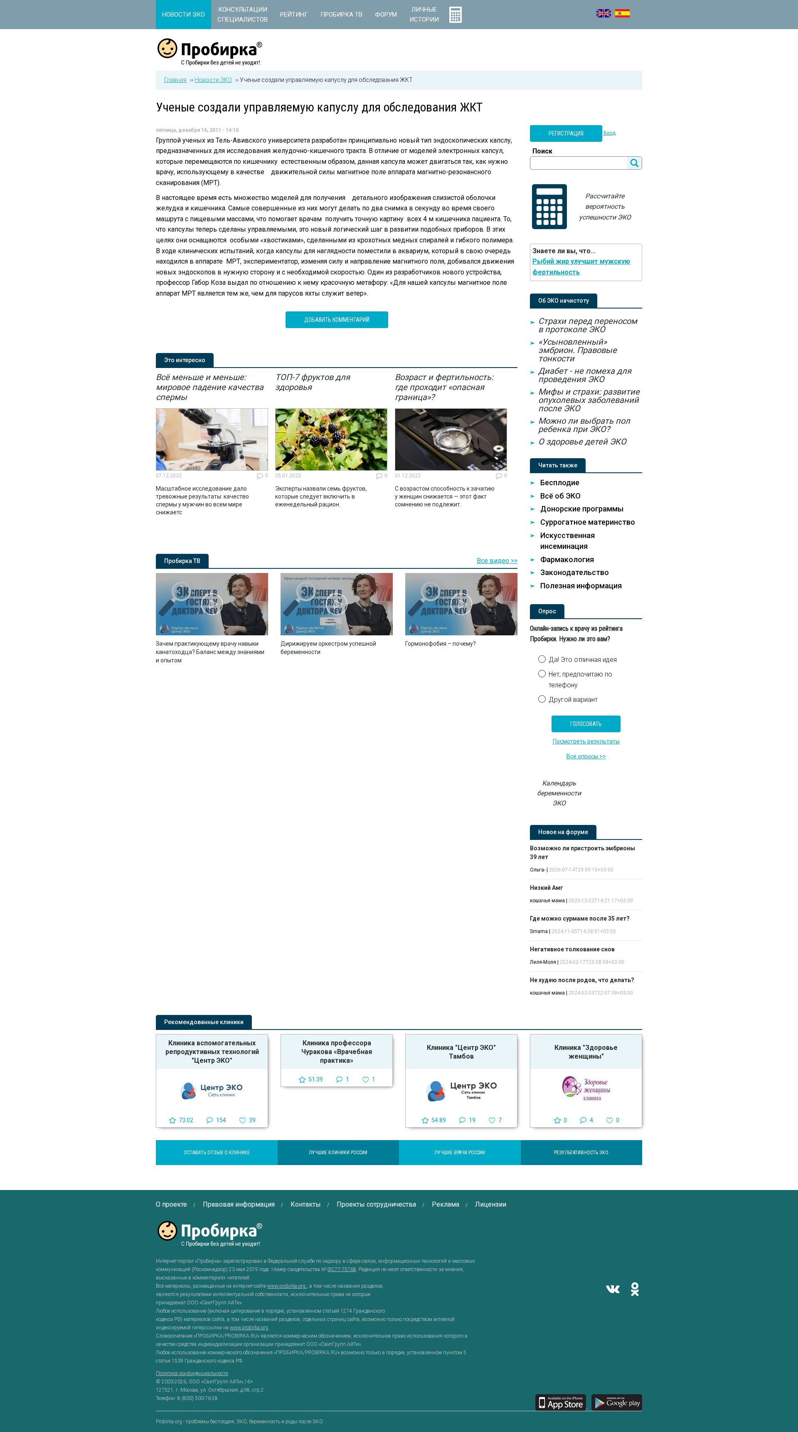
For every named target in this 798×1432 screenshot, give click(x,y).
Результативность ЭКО (581, 1152)
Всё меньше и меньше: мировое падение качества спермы (210, 387)
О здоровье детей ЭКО (582, 441)
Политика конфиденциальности (192, 1373)
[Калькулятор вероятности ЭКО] (455, 14)
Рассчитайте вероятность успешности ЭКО (605, 206)
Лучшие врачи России (459, 1152)
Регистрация (566, 133)
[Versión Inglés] (622, 13)
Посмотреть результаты (586, 741)
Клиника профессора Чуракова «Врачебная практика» (336, 1051)
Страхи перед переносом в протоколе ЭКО (587, 325)
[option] (212, 444)
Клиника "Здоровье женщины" (586, 1052)
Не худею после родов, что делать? (582, 980)
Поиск (542, 151)
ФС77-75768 (342, 1269)
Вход (609, 133)
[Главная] (210, 61)
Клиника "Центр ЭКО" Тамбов (461, 1052)
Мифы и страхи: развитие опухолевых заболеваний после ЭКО (589, 400)
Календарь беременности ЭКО (559, 793)
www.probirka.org (287, 1286)
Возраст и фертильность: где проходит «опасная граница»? (444, 387)
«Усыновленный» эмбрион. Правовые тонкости (577, 350)
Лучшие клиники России (338, 1152)
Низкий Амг (546, 887)
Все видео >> (497, 561)
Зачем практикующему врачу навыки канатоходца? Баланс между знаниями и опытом (210, 652)
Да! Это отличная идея (583, 660)
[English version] (603, 13)
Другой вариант (573, 700)
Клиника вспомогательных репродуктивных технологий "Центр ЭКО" (212, 1051)
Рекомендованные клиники (204, 1022)
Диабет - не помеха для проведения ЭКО (584, 375)
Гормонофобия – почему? (440, 643)
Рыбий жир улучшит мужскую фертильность (581, 266)
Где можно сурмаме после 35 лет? (580, 918)
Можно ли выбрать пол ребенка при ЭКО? (584, 425)
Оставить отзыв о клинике (217, 1152)
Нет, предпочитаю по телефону (580, 679)
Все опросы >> (586, 756)
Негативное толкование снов (572, 949)
